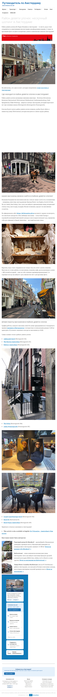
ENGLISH (13, 12)
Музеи (4, 9)
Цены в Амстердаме (47, 682)
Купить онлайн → (9, 673)
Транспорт (12, 9)
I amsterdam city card (12, 604)
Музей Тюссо (28, 685)
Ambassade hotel (9, 339)
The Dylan (7, 423)
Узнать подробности (13, 609)
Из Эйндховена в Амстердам (47, 685)
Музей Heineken (28, 686)
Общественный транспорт (47, 686)
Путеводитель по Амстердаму (21, 3)
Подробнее (36, 695)
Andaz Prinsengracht (11, 426)
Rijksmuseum (28, 683)
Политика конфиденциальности (16, 652)
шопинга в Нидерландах (15, 328)
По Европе (37, 9)
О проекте (5, 12)
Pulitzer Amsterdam (10, 345)
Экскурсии (22, 9)
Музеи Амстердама (28, 680)
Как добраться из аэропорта (47, 683)
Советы (30, 9)
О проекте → (10, 685)
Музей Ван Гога (28, 682)
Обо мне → (9, 599)
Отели (46, 9)
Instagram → (16, 599)
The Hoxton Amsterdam (12, 342)
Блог (51, 9)
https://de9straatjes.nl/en (25, 213)
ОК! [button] (31, 695)
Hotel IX (6, 520)
